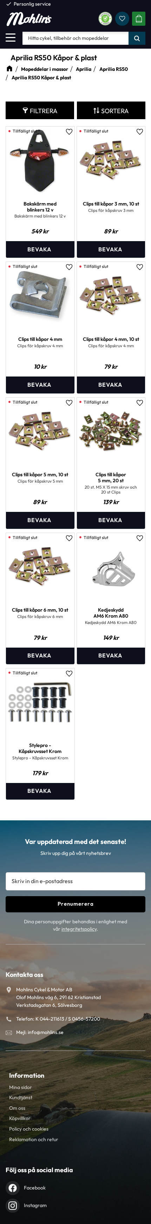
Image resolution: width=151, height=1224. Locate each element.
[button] (10, 37)
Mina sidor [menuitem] (20, 1087)
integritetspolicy (79, 929)
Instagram (35, 1205)
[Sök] (137, 38)
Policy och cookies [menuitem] (28, 1129)
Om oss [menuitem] (17, 1108)
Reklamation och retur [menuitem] (33, 1139)
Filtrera (44, 111)
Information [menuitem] (26, 1075)
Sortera (115, 111)
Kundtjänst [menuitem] (20, 1097)
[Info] (40, 249)
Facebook (35, 1188)
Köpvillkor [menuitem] (20, 1118)
